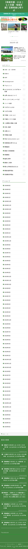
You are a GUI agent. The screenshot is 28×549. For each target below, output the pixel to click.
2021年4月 (7, 387)
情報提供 (14, 146)
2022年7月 (7, 331)
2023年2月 (7, 316)
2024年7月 (7, 252)
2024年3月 (7, 268)
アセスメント (14, 85)
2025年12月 (8, 201)
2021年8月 (7, 371)
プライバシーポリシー (11, 544)
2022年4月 (7, 343)
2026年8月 (7, 185)
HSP (14, 77)
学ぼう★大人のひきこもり (14, 139)
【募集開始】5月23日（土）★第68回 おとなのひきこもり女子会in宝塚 (14, 462)
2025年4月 (7, 225)
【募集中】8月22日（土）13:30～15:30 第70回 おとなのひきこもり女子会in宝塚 (14, 447)
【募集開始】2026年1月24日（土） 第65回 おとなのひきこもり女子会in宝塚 (14, 486)
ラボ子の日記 (14, 111)
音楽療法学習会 (14, 174)
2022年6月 (7, 335)
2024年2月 (7, 272)
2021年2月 (7, 395)
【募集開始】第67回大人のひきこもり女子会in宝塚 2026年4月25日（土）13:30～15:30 (14, 470)
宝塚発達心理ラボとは (14, 143)
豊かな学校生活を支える (14, 166)
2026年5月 (7, 189)
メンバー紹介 (14, 103)
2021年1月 (7, 399)
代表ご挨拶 (14, 127)
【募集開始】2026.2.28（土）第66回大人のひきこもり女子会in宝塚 (14, 479)
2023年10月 (8, 284)
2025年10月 (8, 209)
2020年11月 (8, 407)
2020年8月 (7, 418)
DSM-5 (14, 73)
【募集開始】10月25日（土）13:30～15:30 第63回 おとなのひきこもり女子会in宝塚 (14, 515)
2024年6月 (7, 256)
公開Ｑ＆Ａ (14, 131)
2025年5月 (7, 221)
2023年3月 (7, 312)
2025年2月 (7, 229)
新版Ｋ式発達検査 (14, 150)
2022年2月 (7, 351)
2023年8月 (7, 292)
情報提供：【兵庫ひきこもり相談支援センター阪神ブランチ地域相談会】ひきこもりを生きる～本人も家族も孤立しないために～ (14, 495)
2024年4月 (7, 264)
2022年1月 (7, 355)
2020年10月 (8, 411)
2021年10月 (8, 367)
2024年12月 (8, 237)
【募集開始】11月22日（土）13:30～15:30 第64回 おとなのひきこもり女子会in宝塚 (14, 506)
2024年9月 (7, 245)
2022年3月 (7, 347)
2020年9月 (7, 415)
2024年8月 (7, 248)
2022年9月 (7, 324)
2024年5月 (7, 260)
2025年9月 (7, 213)
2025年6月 (7, 217)
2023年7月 (7, 296)
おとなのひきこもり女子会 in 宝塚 (14, 90)
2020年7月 (7, 422)
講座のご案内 (14, 162)
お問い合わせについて (14, 95)
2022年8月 (7, 328)
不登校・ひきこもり (14, 115)
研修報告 (14, 154)
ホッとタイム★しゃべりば (14, 99)
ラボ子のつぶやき (14, 107)
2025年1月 (7, 233)
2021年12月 (8, 359)
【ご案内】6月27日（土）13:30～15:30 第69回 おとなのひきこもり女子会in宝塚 (14, 455)
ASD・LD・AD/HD (14, 69)
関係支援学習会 (14, 170)
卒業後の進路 (14, 135)
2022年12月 (8, 320)
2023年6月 (7, 300)
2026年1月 (7, 197)
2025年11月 (8, 205)
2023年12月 (8, 276)
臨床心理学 (14, 158)
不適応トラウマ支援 (14, 119)
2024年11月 (8, 241)
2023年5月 (7, 304)
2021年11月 (8, 363)
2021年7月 (7, 375)
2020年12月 (8, 403)
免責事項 (19, 544)
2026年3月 (7, 193)
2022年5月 (7, 339)
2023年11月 (8, 280)
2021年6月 (7, 379)
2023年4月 (7, 308)
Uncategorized (14, 81)
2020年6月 (7, 426)
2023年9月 (7, 288)
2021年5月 (7, 383)
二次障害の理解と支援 (14, 123)
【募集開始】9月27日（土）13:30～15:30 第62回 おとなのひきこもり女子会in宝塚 (14, 523)
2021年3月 (7, 391)
